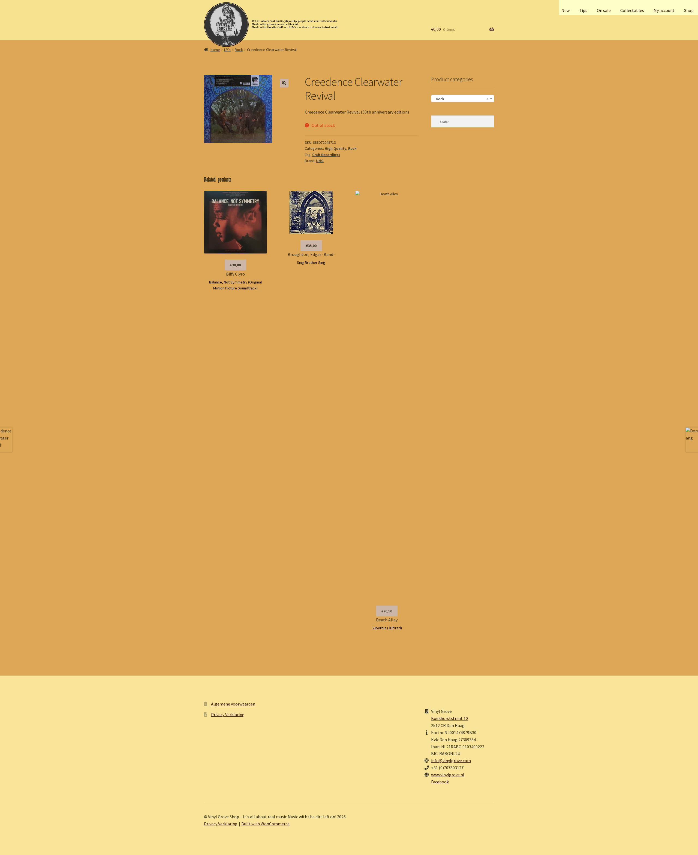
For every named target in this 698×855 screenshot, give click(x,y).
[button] (284, 83)
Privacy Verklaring (228, 714)
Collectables (632, 10)
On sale (604, 10)
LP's (227, 49)
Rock (239, 49)
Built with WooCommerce (265, 823)
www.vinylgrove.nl (447, 774)
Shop (689, 10)
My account (664, 10)
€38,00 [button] (235, 264)
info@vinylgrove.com (451, 760)
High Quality (335, 148)
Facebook (440, 781)
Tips (583, 10)
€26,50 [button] (386, 611)
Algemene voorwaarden (233, 704)
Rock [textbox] (461, 98)
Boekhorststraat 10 (449, 718)
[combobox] (462, 98)
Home (215, 49)
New (565, 10)
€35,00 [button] (311, 245)
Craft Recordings (326, 154)
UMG (320, 160)
